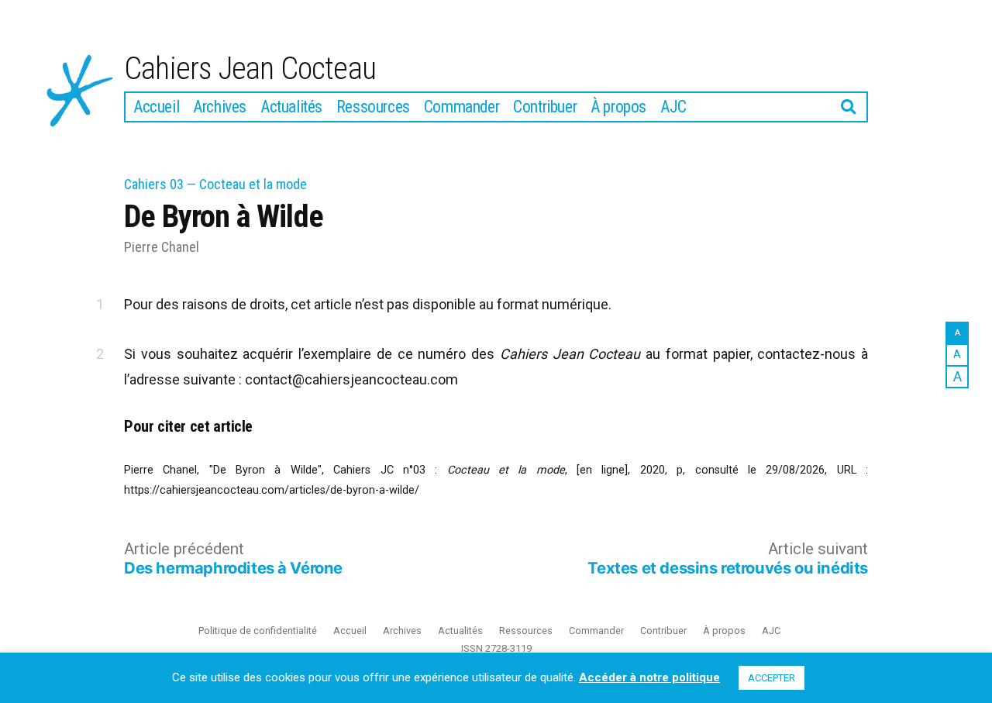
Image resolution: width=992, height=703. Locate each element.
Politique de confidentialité (257, 630)
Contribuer (545, 106)
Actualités (291, 106)
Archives (219, 106)
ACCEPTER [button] (771, 678)
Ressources (373, 106)
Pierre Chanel (161, 247)
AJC (673, 106)
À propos (618, 106)
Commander (461, 106)
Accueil (156, 106)
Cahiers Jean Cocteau (250, 68)
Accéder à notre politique (649, 677)
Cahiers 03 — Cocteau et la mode (215, 184)
